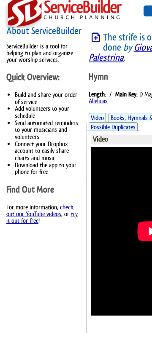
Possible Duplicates (113, 127)
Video (97, 118)
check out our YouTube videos (39, 210)
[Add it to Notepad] (96, 37)
